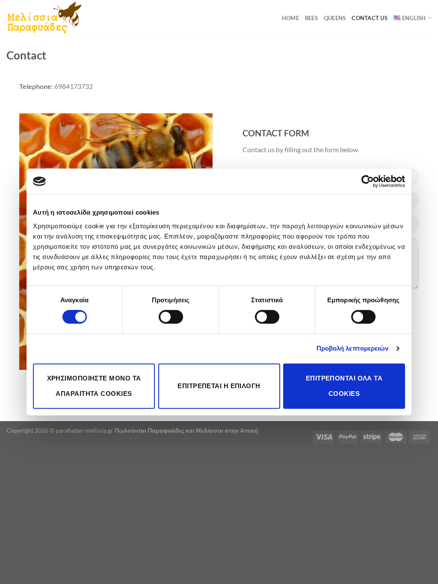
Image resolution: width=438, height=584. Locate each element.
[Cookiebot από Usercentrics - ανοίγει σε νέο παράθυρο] (367, 181)
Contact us (370, 18)
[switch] (171, 317)
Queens (335, 18)
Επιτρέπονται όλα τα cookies (344, 386)
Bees (311, 18)
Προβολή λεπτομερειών (353, 348)
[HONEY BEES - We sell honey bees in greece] (44, 17)
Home (290, 18)
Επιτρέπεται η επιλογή (219, 385)
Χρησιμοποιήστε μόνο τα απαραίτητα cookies (94, 386)
